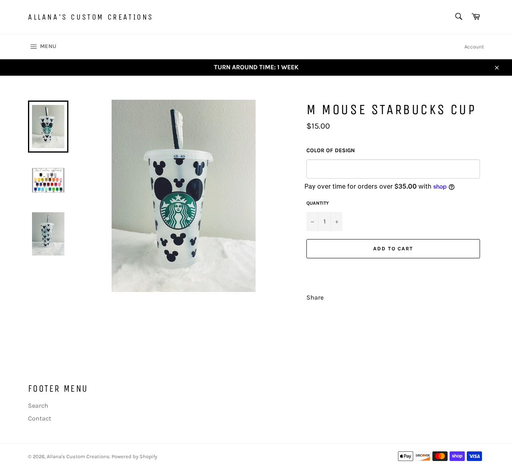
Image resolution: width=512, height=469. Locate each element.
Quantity (317, 203)
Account (474, 47)
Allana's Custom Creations (91, 17)
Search (38, 405)
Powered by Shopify (134, 456)
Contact (39, 418)
